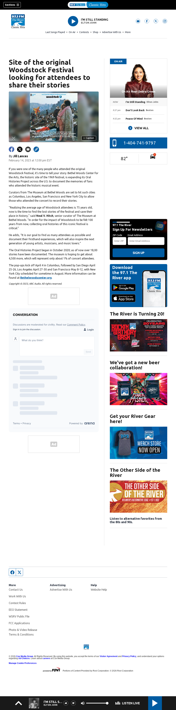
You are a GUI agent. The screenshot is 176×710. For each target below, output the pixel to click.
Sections (10, 4)
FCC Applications (19, 623)
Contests (84, 32)
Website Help (99, 589)
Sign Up (138, 252)
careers (46, 658)
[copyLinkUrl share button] (36, 149)
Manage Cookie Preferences (23, 663)
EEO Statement (18, 609)
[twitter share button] (20, 149)
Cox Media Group (24, 656)
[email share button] (28, 149)
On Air (72, 32)
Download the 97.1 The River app (124, 272)
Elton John (88, 22)
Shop (95, 32)
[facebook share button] (11, 149)
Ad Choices (24, 658)
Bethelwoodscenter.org (36, 277)
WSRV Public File (19, 616)
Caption (88, 138)
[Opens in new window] (138, 335)
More (128, 32)
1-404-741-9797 (139, 142)
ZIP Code (117, 235)
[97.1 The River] (88, 4)
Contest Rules (17, 603)
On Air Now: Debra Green (138, 91)
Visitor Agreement (109, 656)
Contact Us (16, 589)
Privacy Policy (129, 656)
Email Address (135, 235)
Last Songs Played (55, 32)
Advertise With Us (111, 32)
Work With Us (17, 596)
